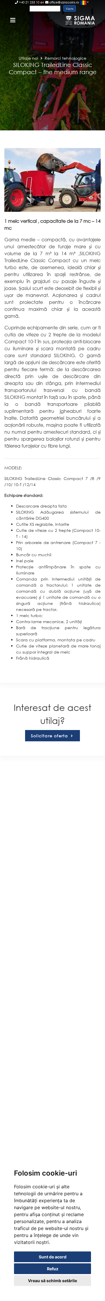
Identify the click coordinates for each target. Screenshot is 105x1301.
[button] (11, 180)
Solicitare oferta (50, 735)
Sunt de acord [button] (52, 1256)
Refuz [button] (52, 1268)
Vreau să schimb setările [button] (52, 1280)
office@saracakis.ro (63, 2)
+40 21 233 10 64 (31, 2)
